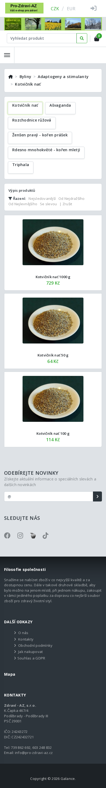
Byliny (26, 76)
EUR (71, 9)
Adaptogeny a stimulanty (63, 76)
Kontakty (25, 639)
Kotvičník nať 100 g (53, 433)
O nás (23, 632)
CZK (55, 9)
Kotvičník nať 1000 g (53, 276)
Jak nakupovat (30, 651)
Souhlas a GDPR (31, 658)
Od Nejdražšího (71, 198)
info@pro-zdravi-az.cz (34, 752)
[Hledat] (81, 38)
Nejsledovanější (42, 198)
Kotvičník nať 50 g (53, 355)
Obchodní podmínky (35, 645)
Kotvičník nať (28, 84)
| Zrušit (66, 203)
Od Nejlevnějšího (22, 203)
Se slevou (48, 203)
